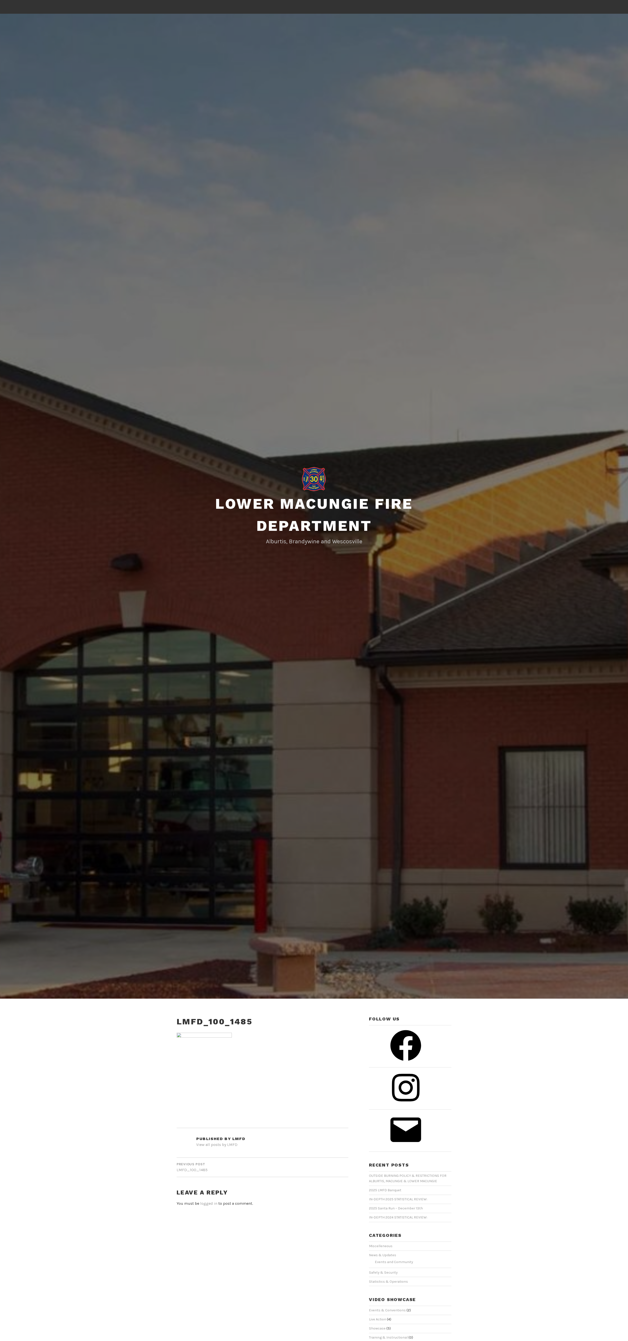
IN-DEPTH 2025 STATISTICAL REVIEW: (398, 1199)
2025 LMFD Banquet (385, 1190)
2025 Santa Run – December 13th (396, 1208)
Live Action (377, 1319)
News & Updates (382, 1255)
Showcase (377, 1328)
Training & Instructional (388, 1337)
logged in (208, 1203)
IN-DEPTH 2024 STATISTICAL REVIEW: (398, 1217)
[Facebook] (406, 1063)
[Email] (406, 1147)
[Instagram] (406, 1105)
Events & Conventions (387, 1310)
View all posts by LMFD (216, 1144)
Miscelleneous (380, 1246)
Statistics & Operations (388, 1281)
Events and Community (394, 1262)
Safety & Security (383, 1272)
